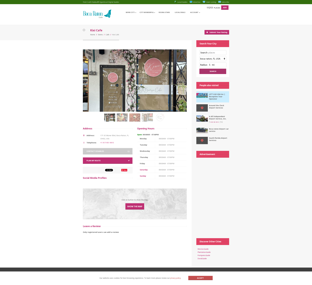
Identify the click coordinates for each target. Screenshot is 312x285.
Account (194, 12)
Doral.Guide (202, 258)
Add (225, 7)
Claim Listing (211, 2)
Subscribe (225, 2)
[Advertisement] (212, 196)
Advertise (196, 2)
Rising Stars (164, 12)
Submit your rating (218, 32)
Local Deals (180, 12)
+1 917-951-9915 (107, 142)
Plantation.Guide (204, 252)
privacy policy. (175, 278)
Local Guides (182, 2)
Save (125, 170)
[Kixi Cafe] (110, 118)
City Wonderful (147, 12)
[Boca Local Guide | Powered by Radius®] (97, 17)
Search (203, 52)
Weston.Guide (203, 249)
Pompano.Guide (204, 255)
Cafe (107, 34)
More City (130, 12)
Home (92, 34)
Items (100, 34)
